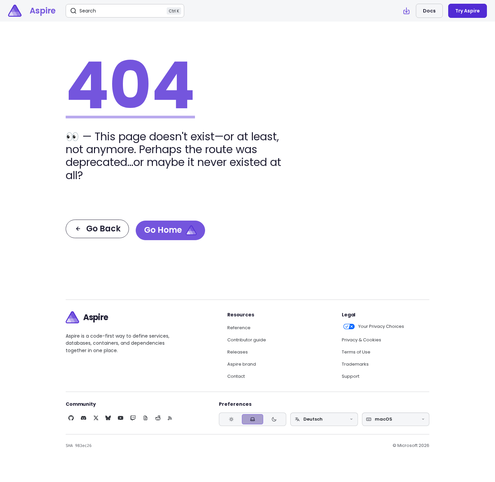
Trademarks (355, 364)
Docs (429, 10)
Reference (239, 328)
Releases (237, 352)
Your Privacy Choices (381, 326)
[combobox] (324, 419)
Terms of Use (356, 352)
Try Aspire (467, 10)
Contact (236, 376)
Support (350, 376)
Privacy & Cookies (361, 340)
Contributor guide (246, 340)
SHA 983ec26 (79, 445)
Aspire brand (241, 364)
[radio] (231, 419)
